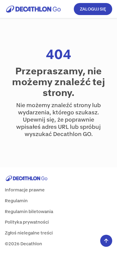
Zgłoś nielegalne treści (29, 232)
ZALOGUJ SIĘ (93, 8)
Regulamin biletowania (29, 211)
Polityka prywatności (27, 222)
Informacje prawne (25, 189)
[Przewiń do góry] (106, 241)
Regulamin (16, 200)
